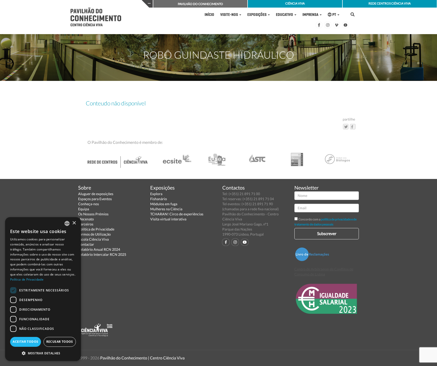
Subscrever (326, 233)
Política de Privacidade (96, 229)
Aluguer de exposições (95, 194)
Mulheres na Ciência (166, 209)
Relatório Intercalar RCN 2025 (102, 254)
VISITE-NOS (229, 14)
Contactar (86, 244)
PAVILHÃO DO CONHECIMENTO (200, 4)
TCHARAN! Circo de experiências (176, 214)
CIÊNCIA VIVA (295, 3)
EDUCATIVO (285, 14)
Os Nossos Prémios (93, 214)
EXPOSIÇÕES (257, 14)
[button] (43, 353)
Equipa (83, 209)
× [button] (74, 223)
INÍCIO (209, 14)
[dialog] (43, 289)
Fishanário (158, 199)
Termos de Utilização (94, 234)
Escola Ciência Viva (93, 239)
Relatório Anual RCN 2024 (99, 249)
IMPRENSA (310, 14)
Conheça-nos (88, 204)
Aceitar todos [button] (25, 341)
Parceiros (85, 224)
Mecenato (86, 219)
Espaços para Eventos (95, 199)
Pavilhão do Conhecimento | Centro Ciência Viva (142, 357)
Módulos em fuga (163, 204)
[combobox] (67, 223)
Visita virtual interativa (168, 219)
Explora (156, 194)
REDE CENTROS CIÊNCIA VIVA (389, 3)
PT (334, 14)
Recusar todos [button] (59, 341)
